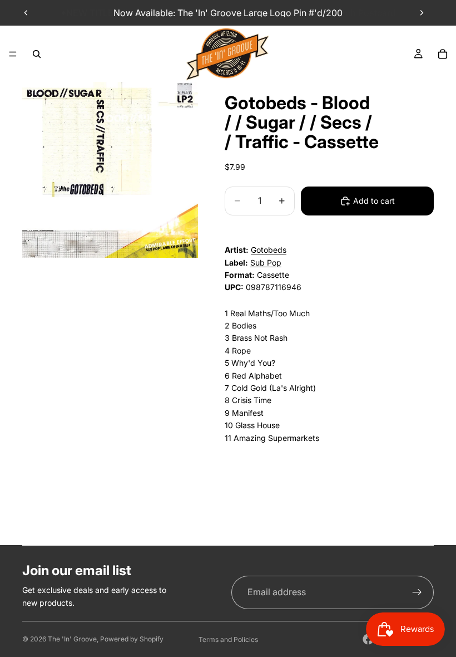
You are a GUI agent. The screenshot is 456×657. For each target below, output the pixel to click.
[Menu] (13, 54)
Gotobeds (268, 249)
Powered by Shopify (131, 639)
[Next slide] (421, 13)
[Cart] (442, 54)
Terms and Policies (228, 639)
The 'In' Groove (72, 639)
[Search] (36, 54)
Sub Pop (265, 262)
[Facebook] (368, 639)
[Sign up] (417, 592)
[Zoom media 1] (110, 170)
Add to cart (374, 200)
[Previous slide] (26, 13)
